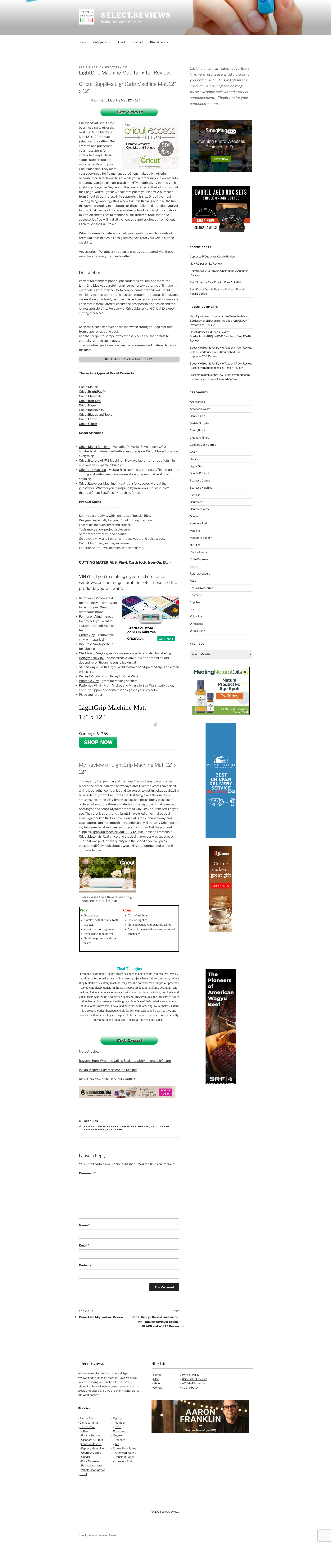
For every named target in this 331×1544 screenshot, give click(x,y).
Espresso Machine (201, 487)
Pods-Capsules (199, 559)
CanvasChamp (88, 1422)
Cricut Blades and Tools (95, 414)
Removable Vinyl (91, 598)
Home (82, 42)
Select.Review (115, 67)
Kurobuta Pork (199, 523)
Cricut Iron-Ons (90, 401)
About (121, 42)
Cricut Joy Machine (92, 470)
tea (192, 609)
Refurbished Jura (200, 573)
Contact (138, 42)
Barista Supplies (200, 423)
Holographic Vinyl (91, 658)
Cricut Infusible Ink (92, 410)
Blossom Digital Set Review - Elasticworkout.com (220, 374)
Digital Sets (197, 466)
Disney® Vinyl (88, 676)
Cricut (193, 451)
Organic (118, 1435)
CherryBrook (198, 430)
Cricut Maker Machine (94, 447)
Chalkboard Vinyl (91, 653)
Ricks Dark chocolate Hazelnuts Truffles (107, 1079)
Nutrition (195, 544)
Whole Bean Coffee (93, 1469)
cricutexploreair (134, 1126)
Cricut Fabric (88, 419)
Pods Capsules (90, 1461)
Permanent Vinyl (90, 616)
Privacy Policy (190, 1374)
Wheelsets (196, 623)
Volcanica (196, 616)
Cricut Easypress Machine (97, 483)
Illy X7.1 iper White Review (206, 263)
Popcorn (120, 1439)
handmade (115, 1129)
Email (84, 1245)
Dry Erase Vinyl (89, 644)
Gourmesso (197, 501)
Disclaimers (157, 42)
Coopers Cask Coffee (203, 444)
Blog (156, 1379)
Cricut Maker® (89, 387)
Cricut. (160, 1019)
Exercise (195, 494)
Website (85, 1265)
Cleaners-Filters (199, 437)
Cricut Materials (90, 396)
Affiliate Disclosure (193, 1383)
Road (193, 580)
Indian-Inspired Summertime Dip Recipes (108, 1070)
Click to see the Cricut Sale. (98, 224)
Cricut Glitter (88, 424)
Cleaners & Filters (92, 1439)
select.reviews (136, 15)
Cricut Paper (88, 405)
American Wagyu (200, 408)
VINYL (85, 576)
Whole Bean (197, 630)
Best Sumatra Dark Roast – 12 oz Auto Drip (216, 282)
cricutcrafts (108, 1126)
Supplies (91, 1121)
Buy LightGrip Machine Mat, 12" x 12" (129, 359)
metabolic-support (201, 537)
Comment (87, 1173)
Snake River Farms (201, 587)
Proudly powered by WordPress (97, 1535)
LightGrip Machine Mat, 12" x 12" (114, 832)
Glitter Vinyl (87, 635)
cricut (89, 1126)
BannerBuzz (197, 416)
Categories (100, 42)
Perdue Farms (198, 552)
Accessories (197, 401)
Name (84, 1225)
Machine (195, 530)
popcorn (195, 566)
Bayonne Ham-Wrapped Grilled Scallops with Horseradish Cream (125, 1061)
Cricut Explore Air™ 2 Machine (100, 460)
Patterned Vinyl (90, 685)
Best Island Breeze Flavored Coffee (215, 379)
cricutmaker (94, 1129)
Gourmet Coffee (200, 509)
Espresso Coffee (200, 480)
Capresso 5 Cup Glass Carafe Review (212, 256)
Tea (117, 1444)
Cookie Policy (190, 1387)
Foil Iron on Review (231, 367)
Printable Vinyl (89, 681)
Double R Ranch (200, 473)
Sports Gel (196, 595)
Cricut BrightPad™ (92, 391)
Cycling (194, 459)
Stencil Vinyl (87, 667)
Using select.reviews (194, 1379)
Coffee (83, 1431)
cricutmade (160, 1126)
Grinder (194, 516)
